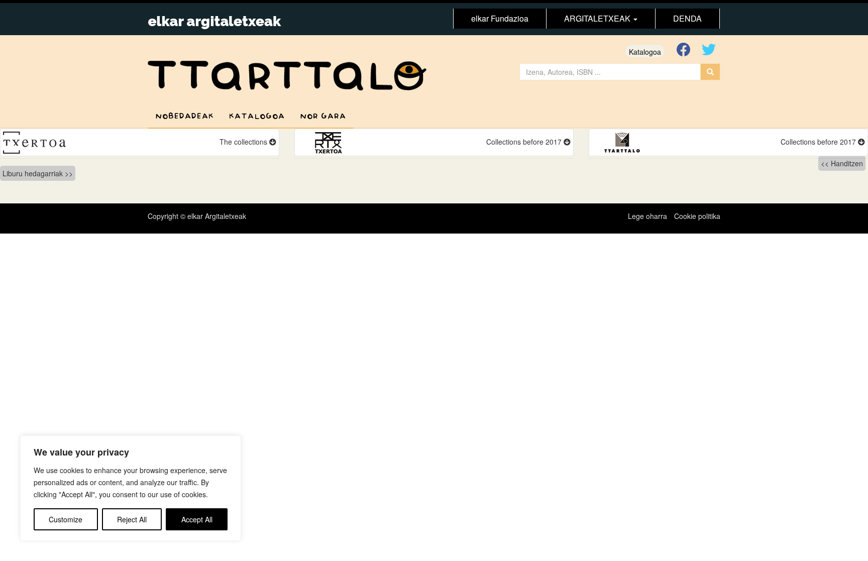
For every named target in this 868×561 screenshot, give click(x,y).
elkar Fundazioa (499, 18)
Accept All (196, 519)
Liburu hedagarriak (33, 173)
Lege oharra (647, 216)
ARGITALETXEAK (598, 18)
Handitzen (847, 163)
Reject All (132, 519)
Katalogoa (645, 52)
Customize (65, 519)
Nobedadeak (184, 116)
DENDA (687, 18)
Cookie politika (697, 216)
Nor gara (323, 116)
